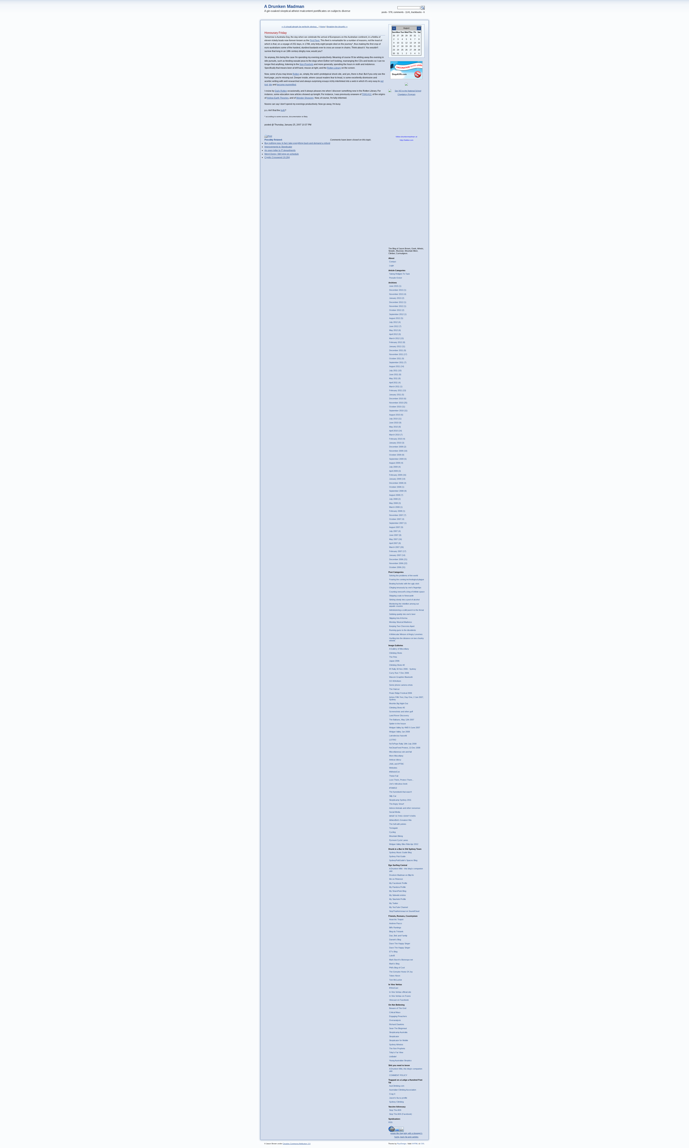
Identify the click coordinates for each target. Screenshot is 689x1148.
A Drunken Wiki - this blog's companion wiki (406, 870)
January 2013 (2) (396, 298)
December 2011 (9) (397, 350)
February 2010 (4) (397, 439)
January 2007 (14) (397, 555)
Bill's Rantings (395, 927)
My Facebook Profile (398, 883)
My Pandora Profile (397, 887)
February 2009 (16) (397, 475)
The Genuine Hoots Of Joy (401, 972)
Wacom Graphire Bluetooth (401, 677)
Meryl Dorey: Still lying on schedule (281, 154)
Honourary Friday (275, 32)
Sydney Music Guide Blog (400, 852)
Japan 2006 (394, 661)
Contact (392, 262)
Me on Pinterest (396, 879)
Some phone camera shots (401, 685)
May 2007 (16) (395, 539)
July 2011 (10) (395, 370)
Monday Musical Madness (400, 622)
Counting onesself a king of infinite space (407, 592)
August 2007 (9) (396, 527)
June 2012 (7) (395, 326)
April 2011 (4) (395, 382)
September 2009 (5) (398, 459)
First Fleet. (315, 40)
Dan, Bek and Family (398, 936)
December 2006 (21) (398, 559)
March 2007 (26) (396, 547)
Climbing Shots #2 (397, 665)
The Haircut (394, 689)
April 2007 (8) (395, 543)
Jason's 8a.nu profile (398, 1098)
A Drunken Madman (284, 6)
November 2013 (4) (397, 294)
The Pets (393, 657)
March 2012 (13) (396, 338)
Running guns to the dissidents (402, 630)
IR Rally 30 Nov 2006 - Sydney (402, 669)
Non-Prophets (306, 64)
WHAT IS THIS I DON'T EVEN (402, 816)
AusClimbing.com (396, 1086)
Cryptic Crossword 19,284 (277, 157)
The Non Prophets (397, 1048)
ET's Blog (393, 952)
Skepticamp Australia (398, 1032)
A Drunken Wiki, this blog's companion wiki (405, 1070)
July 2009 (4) (395, 467)
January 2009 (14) (397, 479)
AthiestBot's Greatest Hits (400, 820)
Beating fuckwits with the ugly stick (404, 584)
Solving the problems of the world (403, 575)
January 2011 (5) (396, 395)
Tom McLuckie (395, 980)
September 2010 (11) (398, 410)
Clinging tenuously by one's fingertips (405, 587)
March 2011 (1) (395, 386)
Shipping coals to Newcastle (401, 596)
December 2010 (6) (397, 398)
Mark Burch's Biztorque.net (401, 960)
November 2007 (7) (397, 515)
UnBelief (392, 1056)
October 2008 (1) (396, 487)
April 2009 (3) (395, 471)
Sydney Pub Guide (397, 856)
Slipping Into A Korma (398, 618)
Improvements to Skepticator (278, 147)
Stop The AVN (395, 1110)
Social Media (394, 812)
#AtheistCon (394, 772)
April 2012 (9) (395, 334)
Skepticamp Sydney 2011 (400, 800)
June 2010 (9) (395, 423)
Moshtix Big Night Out (398, 703)
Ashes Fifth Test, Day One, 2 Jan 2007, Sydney (406, 698)
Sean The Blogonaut (398, 1028)
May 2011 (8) (395, 378)
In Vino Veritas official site (400, 992)
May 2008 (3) (395, 503)
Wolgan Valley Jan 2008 (399, 732)
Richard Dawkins (396, 1024)
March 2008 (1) (396, 507)
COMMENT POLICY (398, 1075)
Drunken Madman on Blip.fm (401, 875)
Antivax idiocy (395, 760)
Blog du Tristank (396, 931)
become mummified (286, 84)
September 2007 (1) (398, 523)
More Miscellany (396, 756)
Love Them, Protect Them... (401, 780)
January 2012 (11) (397, 346)
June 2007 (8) (395, 535)
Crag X (392, 1094)
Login (391, 265)
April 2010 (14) (395, 431)
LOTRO (392, 740)
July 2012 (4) (395, 322)
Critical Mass (394, 1012)
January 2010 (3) (396, 443)
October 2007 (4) (396, 519)
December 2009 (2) (397, 447)
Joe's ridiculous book (398, 784)
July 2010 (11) (395, 419)
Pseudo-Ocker (395, 278)
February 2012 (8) (397, 342)
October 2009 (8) (396, 455)
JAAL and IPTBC (396, 764)
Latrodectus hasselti (398, 736)
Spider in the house (397, 724)
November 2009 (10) (398, 451)
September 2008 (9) (398, 491)
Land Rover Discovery (399, 715)
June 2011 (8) (395, 374)
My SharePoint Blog (397, 891)
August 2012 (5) (396, 318)
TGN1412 (366, 94)
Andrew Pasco (395, 923)
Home (322, 27)
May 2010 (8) (395, 427)
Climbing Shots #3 (397, 708)
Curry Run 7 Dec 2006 (399, 673)
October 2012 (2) (396, 310)
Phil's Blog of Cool (397, 968)
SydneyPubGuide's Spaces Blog (403, 860)
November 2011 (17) (398, 354)
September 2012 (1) (398, 314)
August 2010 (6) (396, 415)
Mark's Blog (394, 964)
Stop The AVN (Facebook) (400, 1114)
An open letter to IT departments (280, 150)
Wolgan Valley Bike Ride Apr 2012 (403, 844)
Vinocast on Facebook (399, 1000)
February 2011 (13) (397, 390)
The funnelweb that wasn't (400, 792)
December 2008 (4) (397, 483)
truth (283, 110)
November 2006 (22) (398, 563)
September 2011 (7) (397, 362)
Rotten (296, 74)
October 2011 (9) (396, 358)
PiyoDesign (401, 1144)
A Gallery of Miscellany (399, 649)
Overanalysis (395, 1020)
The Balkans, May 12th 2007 (401, 720)
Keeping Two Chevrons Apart (401, 626)
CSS (422, 1144)
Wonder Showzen (305, 98)
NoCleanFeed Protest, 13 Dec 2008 (404, 748)
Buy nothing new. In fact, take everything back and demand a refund (297, 143)
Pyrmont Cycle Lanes (398, 840)
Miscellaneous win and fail (400, 752)
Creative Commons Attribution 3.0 (296, 1144)
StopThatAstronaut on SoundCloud (404, 911)
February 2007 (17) (397, 551)
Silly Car (392, 796)
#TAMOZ (393, 788)
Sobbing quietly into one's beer (402, 614)
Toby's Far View (396, 1052)
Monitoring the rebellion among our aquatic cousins (404, 605)
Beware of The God (397, 1008)
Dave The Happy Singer (399, 943)
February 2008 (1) (397, 511)
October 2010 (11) (397, 407)
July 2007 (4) (395, 531)
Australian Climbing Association (402, 1090)
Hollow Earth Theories (278, 98)
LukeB (392, 955)
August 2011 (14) (396, 366)
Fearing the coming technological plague (406, 579)
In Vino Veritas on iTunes (400, 996)
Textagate (393, 828)
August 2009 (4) (396, 463)
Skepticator (394, 1036)
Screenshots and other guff (401, 711)
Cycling (392, 832)
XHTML (415, 1144)
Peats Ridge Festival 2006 (400, 693)
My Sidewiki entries (397, 895)
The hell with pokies (397, 824)
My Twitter (393, 903)
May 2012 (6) (395, 330)
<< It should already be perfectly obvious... (300, 27)
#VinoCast (393, 988)
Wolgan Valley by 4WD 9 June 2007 (404, 727)
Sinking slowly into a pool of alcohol (404, 600)
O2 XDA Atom (395, 681)
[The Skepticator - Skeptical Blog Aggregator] (406, 85)
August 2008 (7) (396, 495)
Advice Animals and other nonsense (404, 808)
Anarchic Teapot (396, 919)
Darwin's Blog (395, 939)
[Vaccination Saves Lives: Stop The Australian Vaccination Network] (406, 78)
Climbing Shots (395, 653)
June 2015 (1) (395, 286)
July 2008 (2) (395, 499)
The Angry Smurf (396, 804)
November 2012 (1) (397, 306)
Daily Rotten (281, 91)
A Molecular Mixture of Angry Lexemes (406, 634)
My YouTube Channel (398, 907)
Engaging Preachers (398, 1016)
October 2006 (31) (397, 567)
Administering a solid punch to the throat (406, 610)
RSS (390, 1122)
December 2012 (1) (397, 302)
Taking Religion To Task (399, 274)
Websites (393, 768)
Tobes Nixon (394, 976)
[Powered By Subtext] (396, 1131)
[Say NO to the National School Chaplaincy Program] (406, 94)
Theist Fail (393, 776)
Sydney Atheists (396, 1044)
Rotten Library (334, 68)
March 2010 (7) (396, 435)
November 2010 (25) (398, 403)
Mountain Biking (396, 836)
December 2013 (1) (397, 290)
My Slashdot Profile (397, 899)
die (270, 84)
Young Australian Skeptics (400, 1060)
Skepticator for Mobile (398, 1040)
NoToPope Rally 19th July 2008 (402, 744)
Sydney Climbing (396, 1102)
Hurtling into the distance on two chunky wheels (406, 639)
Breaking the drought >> (337, 27)
